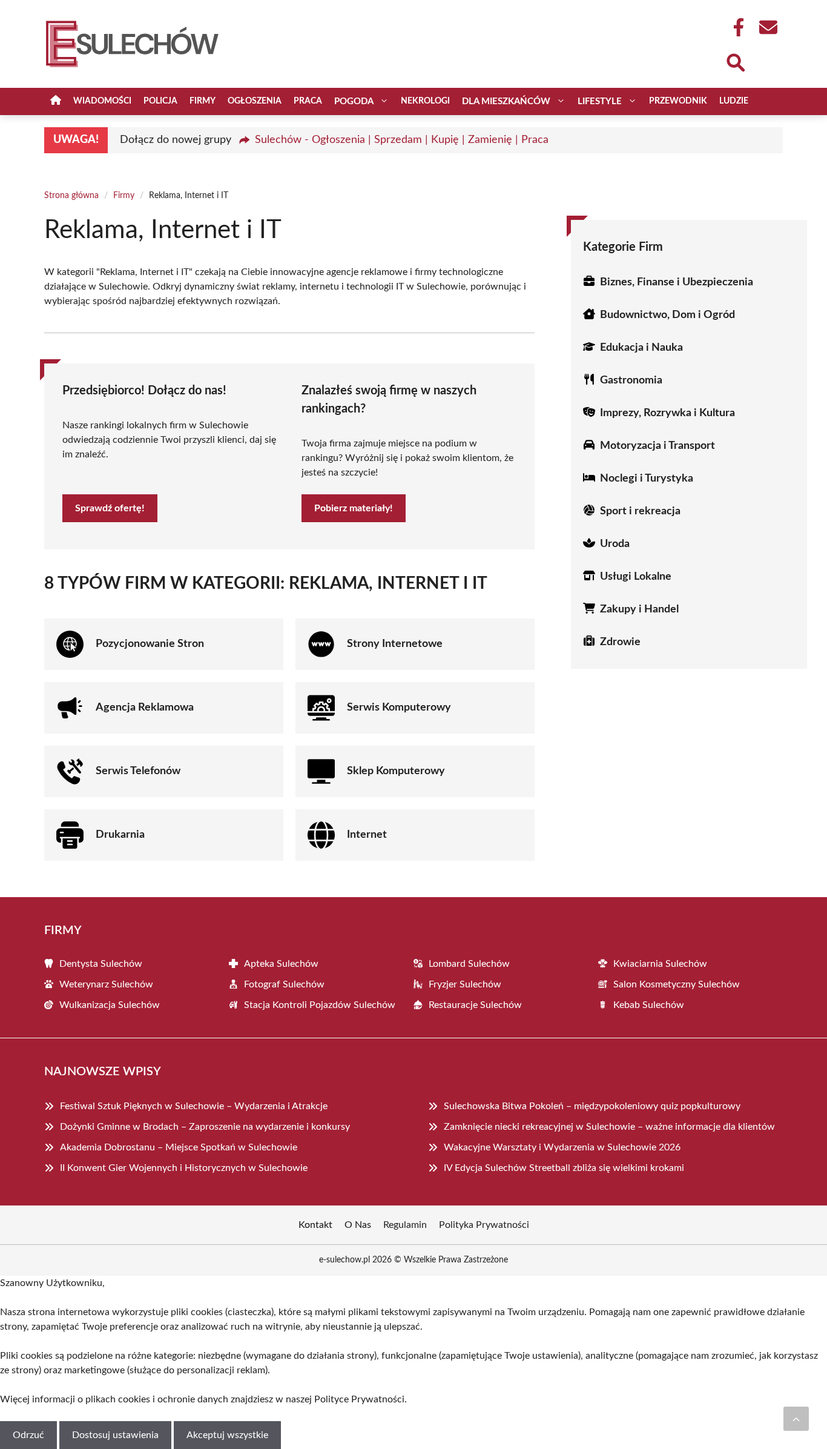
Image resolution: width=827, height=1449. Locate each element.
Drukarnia (120, 834)
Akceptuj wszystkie (227, 1435)
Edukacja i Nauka (641, 347)
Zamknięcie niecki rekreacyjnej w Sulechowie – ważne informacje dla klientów (609, 1127)
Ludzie (733, 101)
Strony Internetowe (395, 643)
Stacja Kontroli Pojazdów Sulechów (319, 1005)
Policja (160, 101)
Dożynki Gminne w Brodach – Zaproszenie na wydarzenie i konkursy (205, 1127)
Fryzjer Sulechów (465, 984)
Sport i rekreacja (640, 511)
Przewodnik (678, 101)
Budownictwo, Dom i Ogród (667, 315)
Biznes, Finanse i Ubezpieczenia (676, 282)
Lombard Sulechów (469, 964)
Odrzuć (28, 1435)
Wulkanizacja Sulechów (109, 1005)
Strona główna (71, 195)
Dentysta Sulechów (100, 964)
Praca (308, 101)
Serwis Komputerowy (399, 707)
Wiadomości (102, 101)
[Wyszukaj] (735, 61)
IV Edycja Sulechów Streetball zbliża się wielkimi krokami (564, 1168)
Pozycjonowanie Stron (150, 643)
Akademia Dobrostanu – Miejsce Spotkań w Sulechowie (178, 1147)
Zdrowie (620, 642)
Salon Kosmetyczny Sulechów (676, 984)
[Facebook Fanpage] (735, 27)
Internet (367, 834)
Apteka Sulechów (281, 964)
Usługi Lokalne (635, 576)
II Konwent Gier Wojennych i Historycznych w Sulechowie (184, 1168)
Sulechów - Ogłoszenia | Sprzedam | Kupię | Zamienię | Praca (402, 139)
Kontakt (315, 1225)
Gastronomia (631, 380)
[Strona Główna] (55, 101)
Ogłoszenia (255, 101)
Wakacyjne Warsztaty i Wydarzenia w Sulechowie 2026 (562, 1147)
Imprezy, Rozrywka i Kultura (667, 413)
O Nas (357, 1225)
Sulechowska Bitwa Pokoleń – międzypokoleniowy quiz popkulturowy (592, 1106)
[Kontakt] (768, 27)
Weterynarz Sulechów (106, 984)
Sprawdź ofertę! (110, 508)
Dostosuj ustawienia (115, 1435)
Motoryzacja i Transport (657, 445)
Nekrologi (425, 101)
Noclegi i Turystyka (646, 478)
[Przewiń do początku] (796, 1419)
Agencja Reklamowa (145, 707)
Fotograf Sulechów (284, 984)
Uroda (615, 544)
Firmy (202, 101)
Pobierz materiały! (353, 508)
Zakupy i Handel (639, 609)
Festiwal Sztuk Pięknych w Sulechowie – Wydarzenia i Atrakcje (194, 1106)
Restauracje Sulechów (475, 1005)
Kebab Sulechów (648, 1005)
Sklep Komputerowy (396, 771)
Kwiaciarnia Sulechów (660, 964)
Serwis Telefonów (138, 771)
